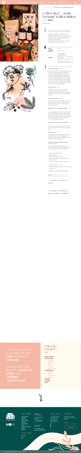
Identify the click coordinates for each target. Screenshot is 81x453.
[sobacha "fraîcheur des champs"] (40, 333)
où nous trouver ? (62, 2)
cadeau (57, 174)
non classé (51, 7)
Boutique (19, 2)
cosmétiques (42, 2)
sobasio (58, 176)
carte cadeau (26, 2)
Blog (43, 4)
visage (69, 176)
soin (61, 176)
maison (49, 2)
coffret (61, 174)
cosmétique (65, 174)
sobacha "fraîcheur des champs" (10, 335)
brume (54, 174)
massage (50, 176)
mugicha (54, 176)
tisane (66, 176)
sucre (64, 176)
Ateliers (55, 2)
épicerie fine (33, 2)
